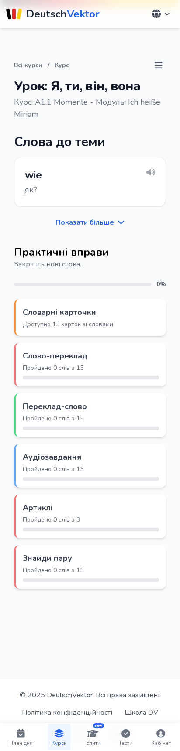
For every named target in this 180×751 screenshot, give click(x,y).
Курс (62, 65)
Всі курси (28, 65)
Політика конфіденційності (67, 712)
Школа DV (141, 712)
